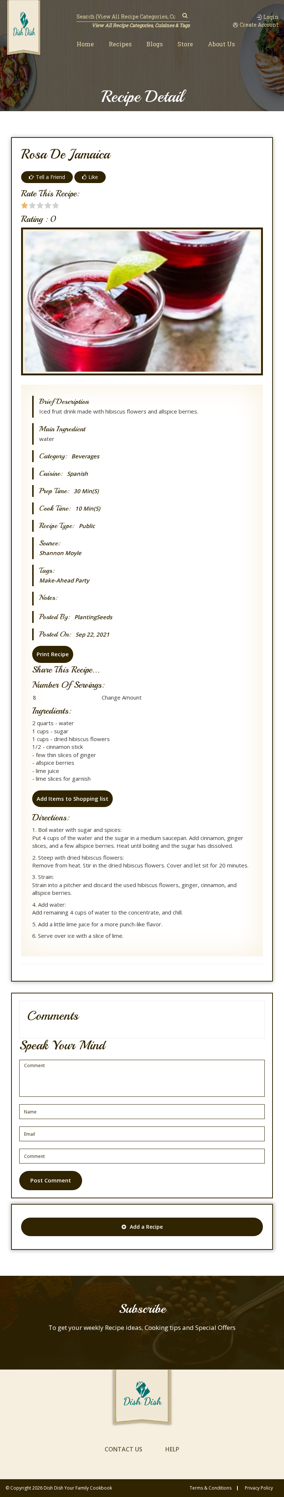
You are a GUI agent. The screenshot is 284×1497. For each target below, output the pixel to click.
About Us (221, 44)
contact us (123, 1449)
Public (87, 526)
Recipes (120, 44)
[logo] (24, 28)
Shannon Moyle (60, 553)
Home (85, 44)
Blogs (154, 44)
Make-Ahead (56, 580)
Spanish (77, 474)
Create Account (259, 24)
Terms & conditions (210, 1488)
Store (185, 44)
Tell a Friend (50, 176)
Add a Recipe (146, 1226)
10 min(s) (87, 508)
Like (93, 176)
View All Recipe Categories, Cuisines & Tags (141, 25)
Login (270, 17)
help (172, 1449)
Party (82, 580)
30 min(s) (86, 491)
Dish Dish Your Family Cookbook (78, 1488)
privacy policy (259, 1488)
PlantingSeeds (93, 617)
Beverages (85, 456)
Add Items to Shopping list (72, 798)
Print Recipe (53, 654)
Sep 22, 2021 (92, 634)
